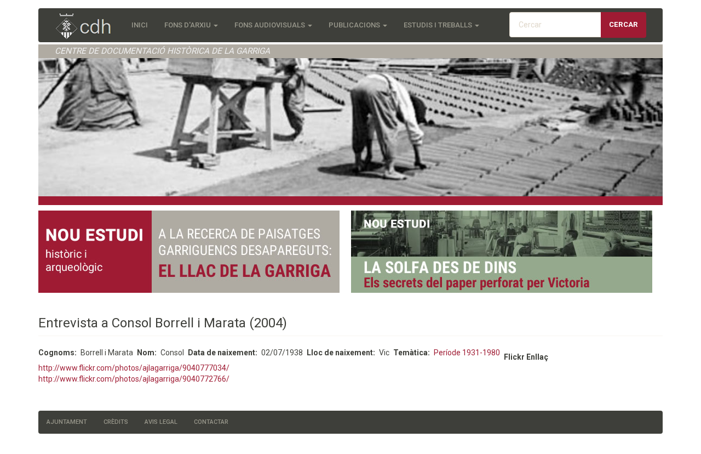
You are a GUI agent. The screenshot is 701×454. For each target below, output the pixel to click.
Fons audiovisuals (270, 25)
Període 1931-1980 (467, 352)
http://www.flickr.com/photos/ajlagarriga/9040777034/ (133, 368)
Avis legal (161, 421)
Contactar (211, 421)
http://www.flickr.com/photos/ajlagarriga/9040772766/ (133, 378)
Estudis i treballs (439, 25)
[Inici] (89, 27)
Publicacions (355, 25)
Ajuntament (67, 421)
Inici (139, 25)
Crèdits (116, 421)
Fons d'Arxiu (188, 25)
